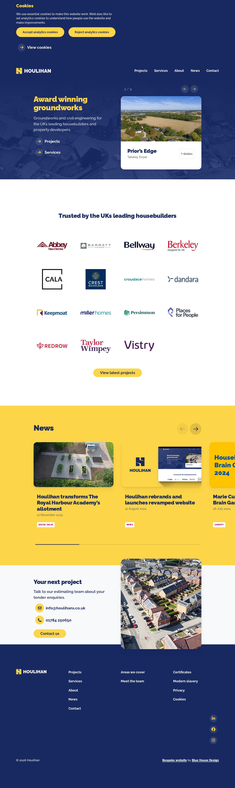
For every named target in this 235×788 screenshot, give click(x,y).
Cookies (179, 699)
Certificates (182, 672)
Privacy (179, 690)
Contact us (49, 633)
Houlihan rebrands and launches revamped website (160, 500)
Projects (140, 71)
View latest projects (117, 373)
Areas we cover (133, 672)
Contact (74, 708)
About (73, 690)
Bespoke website (174, 760)
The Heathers (144, 151)
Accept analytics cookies (40, 32)
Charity (219, 525)
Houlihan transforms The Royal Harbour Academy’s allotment (68, 503)
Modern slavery (185, 681)
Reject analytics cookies (92, 32)
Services (75, 681)
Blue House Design (205, 760)
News (44, 427)
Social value (46, 525)
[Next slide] (195, 429)
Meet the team (132, 681)
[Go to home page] (33, 70)
